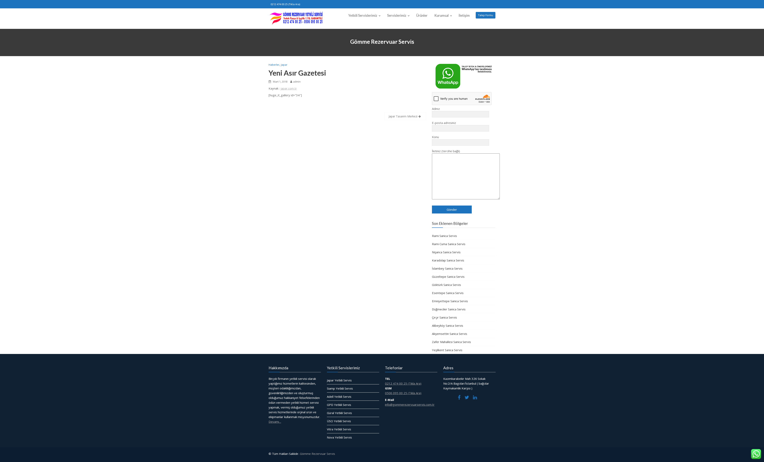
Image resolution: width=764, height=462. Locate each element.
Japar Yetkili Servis (339, 380)
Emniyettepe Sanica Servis (450, 301)
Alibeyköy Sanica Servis (447, 325)
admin (297, 81)
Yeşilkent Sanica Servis (447, 350)
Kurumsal (441, 15)
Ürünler (422, 15)
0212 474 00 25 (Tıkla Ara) (285, 4)
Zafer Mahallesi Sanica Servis (451, 342)
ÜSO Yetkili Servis (339, 421)
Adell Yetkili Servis (339, 397)
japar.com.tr (289, 88)
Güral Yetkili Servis (339, 413)
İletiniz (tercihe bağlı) (446, 151)
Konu (435, 137)
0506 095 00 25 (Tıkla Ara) (403, 393)
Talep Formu (485, 15)
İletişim (464, 15)
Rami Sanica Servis (444, 236)
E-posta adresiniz (444, 123)
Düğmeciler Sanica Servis (449, 309)
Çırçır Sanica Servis (444, 317)
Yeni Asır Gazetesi (297, 72)
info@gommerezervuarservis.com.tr (410, 404)
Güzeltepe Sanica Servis (448, 277)
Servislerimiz (396, 15)
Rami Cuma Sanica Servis (448, 244)
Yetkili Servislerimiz (362, 15)
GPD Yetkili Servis (339, 405)
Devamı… (275, 422)
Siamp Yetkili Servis (340, 388)
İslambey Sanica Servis (447, 268)
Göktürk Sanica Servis (446, 285)
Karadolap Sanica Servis (448, 260)
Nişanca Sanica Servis (446, 252)
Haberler (274, 64)
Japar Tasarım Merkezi (403, 116)
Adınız (436, 109)
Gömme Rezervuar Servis (317, 454)
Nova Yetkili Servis (339, 437)
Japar (284, 64)
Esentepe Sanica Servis (448, 293)
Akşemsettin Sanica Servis (449, 334)
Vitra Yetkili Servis (339, 429)
